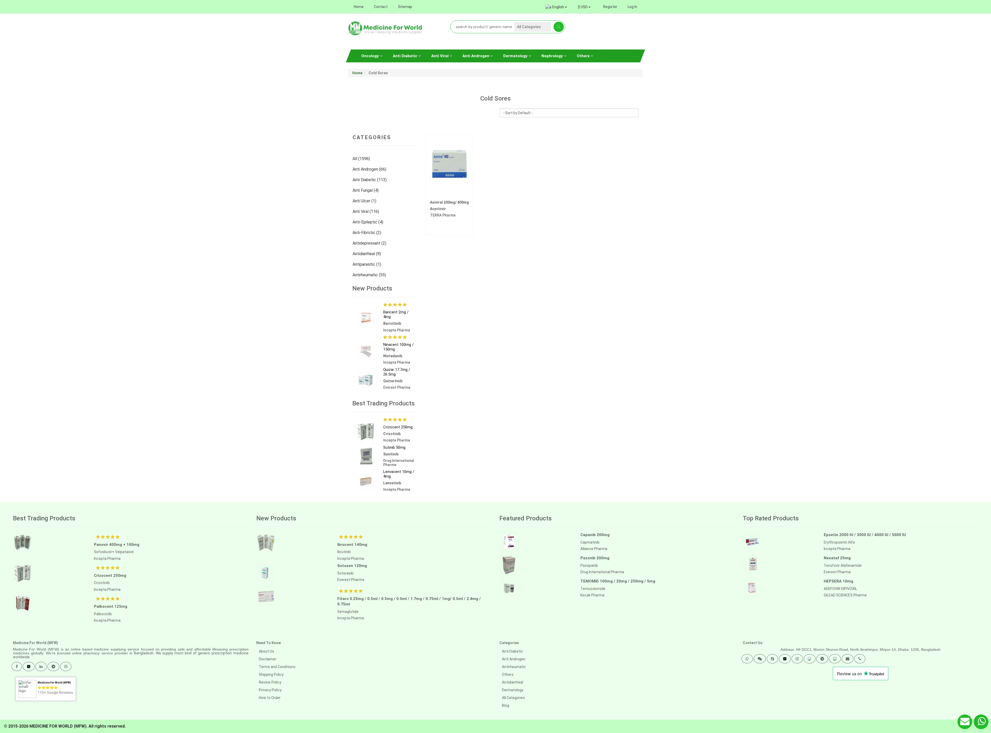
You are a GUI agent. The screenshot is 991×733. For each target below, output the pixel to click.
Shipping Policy (271, 674)
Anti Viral (440, 56)
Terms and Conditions (277, 667)
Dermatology (516, 56)
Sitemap (405, 7)
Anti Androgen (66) (370, 169)
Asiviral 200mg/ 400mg (449, 202)
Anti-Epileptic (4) (368, 222)
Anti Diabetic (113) (370, 179)
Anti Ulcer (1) (365, 200)
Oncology (370, 56)
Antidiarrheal (512, 682)
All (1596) (362, 158)
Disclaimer (267, 659)
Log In (632, 7)
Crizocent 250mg (398, 427)
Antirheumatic (514, 667)
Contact (381, 7)
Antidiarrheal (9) (367, 253)
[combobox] (584, 7)
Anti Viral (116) (366, 211)
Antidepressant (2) (370, 243)
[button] (747, 658)
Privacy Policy (270, 690)
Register (610, 7)
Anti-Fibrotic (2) (367, 232)
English (558, 7)
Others (584, 56)
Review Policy (270, 682)
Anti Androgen (476, 56)
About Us (266, 651)
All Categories (513, 698)
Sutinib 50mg (394, 447)
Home (359, 7)
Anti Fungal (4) (366, 190)
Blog (505, 705)
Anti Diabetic (405, 56)
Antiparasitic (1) (367, 264)
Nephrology (552, 56)
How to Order (270, 698)
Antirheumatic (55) (370, 274)
